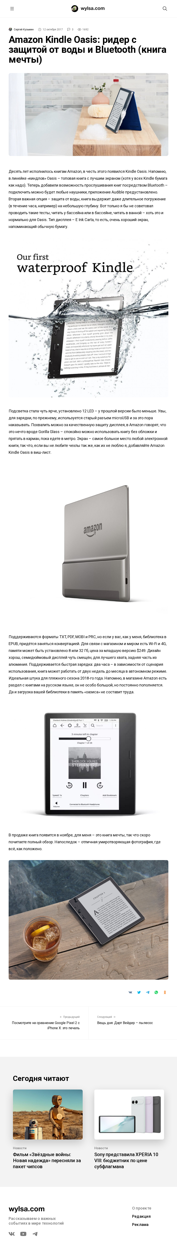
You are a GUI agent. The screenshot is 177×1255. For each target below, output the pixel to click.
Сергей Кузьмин (24, 29)
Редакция (141, 1216)
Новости (20, 1148)
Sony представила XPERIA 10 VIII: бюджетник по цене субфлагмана (126, 1160)
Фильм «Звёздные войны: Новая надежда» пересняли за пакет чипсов (47, 1160)
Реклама (140, 1224)
